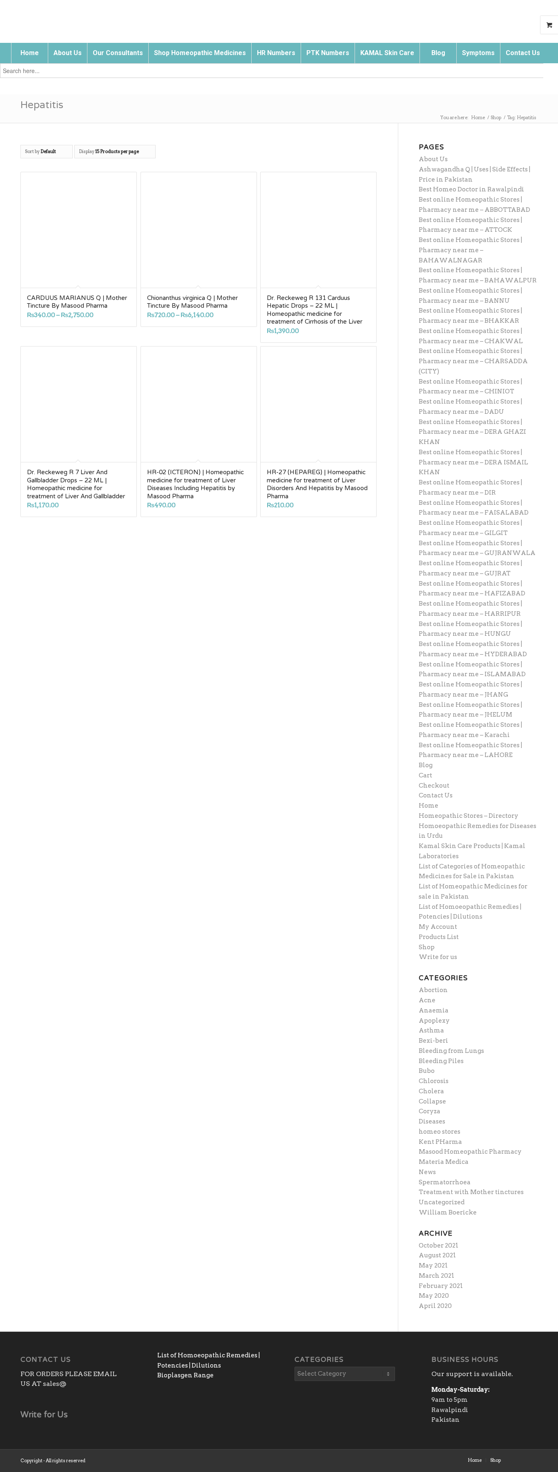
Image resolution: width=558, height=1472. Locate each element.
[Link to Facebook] (519, 1460)
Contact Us (436, 795)
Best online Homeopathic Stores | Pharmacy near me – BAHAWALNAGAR (470, 250)
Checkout (434, 785)
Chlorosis (434, 1081)
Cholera (431, 1091)
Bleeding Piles (441, 1061)
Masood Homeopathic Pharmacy (470, 1151)
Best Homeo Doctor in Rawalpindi (471, 189)
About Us (433, 159)
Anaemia (434, 1010)
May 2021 (433, 1265)
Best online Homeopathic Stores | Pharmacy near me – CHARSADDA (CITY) (473, 361)
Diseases (432, 1121)
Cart (425, 775)
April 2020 (435, 1306)
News (427, 1172)
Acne (427, 1000)
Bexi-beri (433, 1040)
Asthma (431, 1030)
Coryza (429, 1111)
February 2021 (441, 1286)
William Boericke (448, 1212)
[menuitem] (29, 53)
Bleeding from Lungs (451, 1051)
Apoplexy (434, 1020)
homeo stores (439, 1131)
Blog (426, 765)
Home (428, 805)
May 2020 (434, 1295)
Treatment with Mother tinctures (471, 1192)
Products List (439, 937)
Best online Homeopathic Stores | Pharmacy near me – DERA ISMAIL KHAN (473, 462)
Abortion (433, 990)
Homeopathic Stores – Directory (468, 815)
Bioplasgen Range (185, 1375)
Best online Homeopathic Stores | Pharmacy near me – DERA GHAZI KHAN (472, 432)
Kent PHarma (440, 1142)
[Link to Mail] (531, 1460)
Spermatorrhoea (445, 1182)
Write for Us (44, 1415)
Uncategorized (441, 1202)
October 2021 (438, 1245)
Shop (427, 947)
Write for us (438, 957)
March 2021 (436, 1275)
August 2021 (437, 1255)
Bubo (427, 1071)
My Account (438, 926)
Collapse (432, 1101)
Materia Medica (444, 1162)
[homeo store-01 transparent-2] (58, 18)
